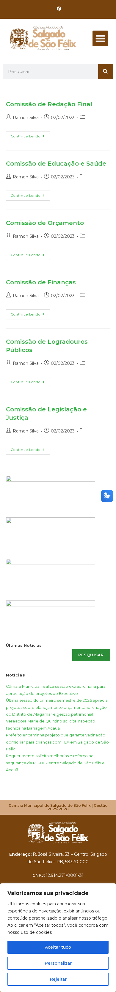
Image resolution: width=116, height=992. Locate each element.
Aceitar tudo (58, 947)
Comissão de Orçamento (45, 222)
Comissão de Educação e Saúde (56, 163)
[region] (58, 937)
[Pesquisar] (105, 71)
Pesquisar (91, 655)
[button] (100, 38)
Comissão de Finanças (41, 282)
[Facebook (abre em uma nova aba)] (58, 8)
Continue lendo (30, 134)
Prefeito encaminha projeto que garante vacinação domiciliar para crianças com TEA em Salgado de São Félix (57, 742)
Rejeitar (58, 979)
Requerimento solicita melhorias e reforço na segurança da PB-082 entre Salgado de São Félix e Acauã (55, 762)
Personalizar (58, 963)
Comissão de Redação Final (49, 104)
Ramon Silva (26, 117)
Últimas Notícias (24, 645)
